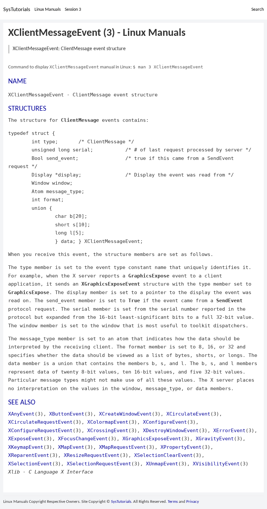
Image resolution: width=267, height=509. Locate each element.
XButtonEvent (66, 414)
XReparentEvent (28, 455)
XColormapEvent (107, 422)
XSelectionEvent (30, 463)
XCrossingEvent (107, 430)
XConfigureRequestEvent (40, 430)
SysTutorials (16, 9)
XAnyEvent (21, 414)
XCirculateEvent (188, 414)
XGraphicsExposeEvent (151, 438)
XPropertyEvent (181, 447)
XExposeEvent (25, 438)
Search (257, 9)
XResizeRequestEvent (91, 455)
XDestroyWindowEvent (171, 430)
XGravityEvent (215, 438)
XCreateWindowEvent (125, 414)
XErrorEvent (229, 430)
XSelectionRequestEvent (99, 463)
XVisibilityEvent (216, 463)
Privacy (192, 502)
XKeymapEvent (25, 447)
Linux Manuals (48, 9)
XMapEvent (71, 447)
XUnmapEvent (162, 463)
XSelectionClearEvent (163, 455)
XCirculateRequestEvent (40, 422)
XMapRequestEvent (122, 447)
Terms (173, 502)
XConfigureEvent (165, 422)
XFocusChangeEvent (83, 438)
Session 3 (73, 9)
